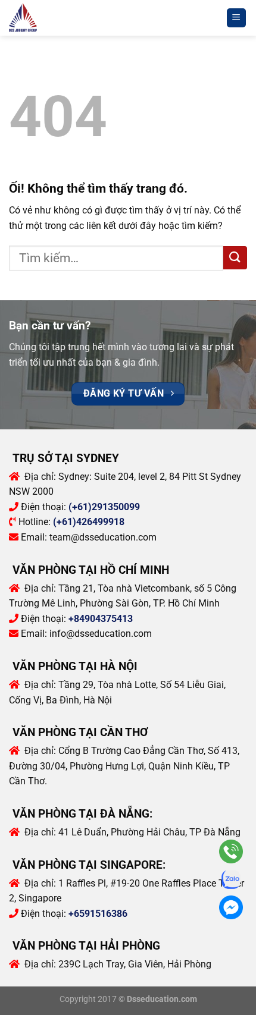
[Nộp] (235, 257)
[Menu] (236, 18)
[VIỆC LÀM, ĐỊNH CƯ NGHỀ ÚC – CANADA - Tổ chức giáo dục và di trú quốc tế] (36, 18)
